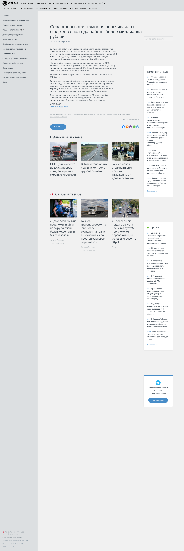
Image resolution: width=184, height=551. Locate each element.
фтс (29, 543)
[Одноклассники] (127, 126)
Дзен (5, 82)
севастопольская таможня (77, 114)
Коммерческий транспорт (13, 63)
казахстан (23, 543)
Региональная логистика (12, 25)
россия (5, 540)
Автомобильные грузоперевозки (16, 20)
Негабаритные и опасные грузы (15, 44)
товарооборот (8, 546)
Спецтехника (8, 68)
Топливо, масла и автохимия (14, 77)
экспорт (6, 543)
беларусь (14, 543)
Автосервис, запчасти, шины (14, 73)
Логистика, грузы (10, 39)
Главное (6, 15)
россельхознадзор (20, 540)
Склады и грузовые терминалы (15, 58)
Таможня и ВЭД (9, 54)
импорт (90, 114)
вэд (10, 540)
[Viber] (130, 126)
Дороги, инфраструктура (13, 34)
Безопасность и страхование (14, 49)
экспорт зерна (124, 114)
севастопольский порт (58, 117)
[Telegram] (137, 126)
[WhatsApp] (134, 126)
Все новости (152, 191)
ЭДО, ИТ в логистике (11, 30)
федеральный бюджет (58, 114)
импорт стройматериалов (109, 114)
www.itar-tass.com (59, 106)
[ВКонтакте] (123, 126)
